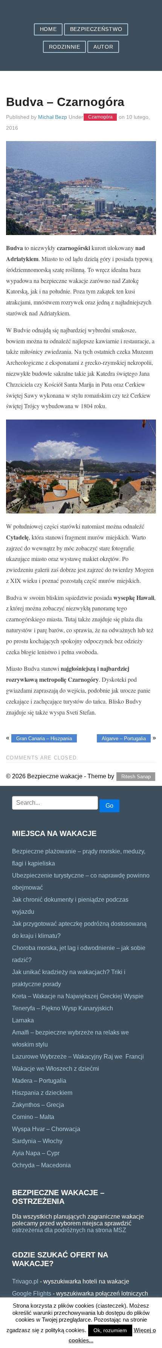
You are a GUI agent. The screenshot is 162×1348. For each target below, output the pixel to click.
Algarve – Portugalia (124, 738)
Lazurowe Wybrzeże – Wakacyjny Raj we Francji (79, 1056)
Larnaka (23, 1020)
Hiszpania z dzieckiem (42, 1093)
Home (48, 29)
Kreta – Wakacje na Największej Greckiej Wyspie (78, 996)
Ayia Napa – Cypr (36, 1153)
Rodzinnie (64, 47)
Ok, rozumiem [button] (110, 1330)
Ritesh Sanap (136, 776)
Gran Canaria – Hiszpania (44, 738)
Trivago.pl (25, 1281)
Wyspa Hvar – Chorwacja (46, 1129)
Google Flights (31, 1293)
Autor (103, 47)
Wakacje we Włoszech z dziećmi (55, 1068)
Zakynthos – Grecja (38, 1105)
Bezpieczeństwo (96, 29)
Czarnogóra (100, 117)
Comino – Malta (33, 1117)
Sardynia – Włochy (37, 1141)
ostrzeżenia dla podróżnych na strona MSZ (69, 1230)
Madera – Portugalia (39, 1080)
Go (109, 805)
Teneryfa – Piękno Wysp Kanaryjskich (62, 1008)
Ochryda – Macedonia (41, 1165)
